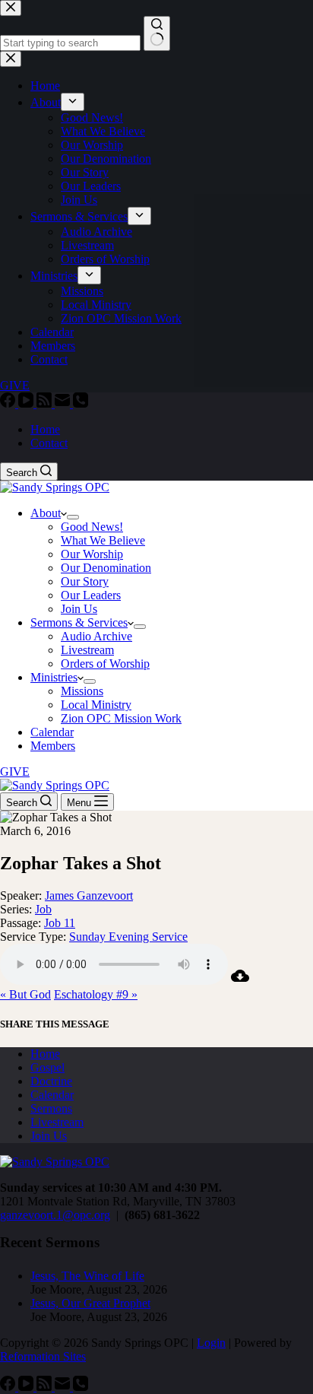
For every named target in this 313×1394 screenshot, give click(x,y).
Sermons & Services (79, 622)
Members (52, 745)
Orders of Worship (105, 663)
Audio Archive (96, 636)
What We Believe (103, 540)
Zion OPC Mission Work (121, 718)
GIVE (15, 771)
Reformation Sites (43, 1356)
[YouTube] (27, 403)
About (45, 512)
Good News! (92, 526)
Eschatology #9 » (96, 994)
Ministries (53, 677)
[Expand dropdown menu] (73, 517)
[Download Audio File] (240, 980)
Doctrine (51, 1081)
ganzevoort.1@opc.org (55, 1214)
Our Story (85, 581)
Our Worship (92, 554)
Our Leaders (91, 595)
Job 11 (59, 922)
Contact (49, 443)
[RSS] (45, 403)
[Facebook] (9, 403)
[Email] (64, 403)
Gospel (47, 1067)
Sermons (51, 1108)
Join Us (79, 608)
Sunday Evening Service (128, 936)
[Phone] (80, 403)
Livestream (87, 649)
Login (211, 1342)
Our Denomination (106, 567)
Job (43, 909)
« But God (25, 994)
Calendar (52, 732)
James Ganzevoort (89, 895)
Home (45, 429)
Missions (82, 690)
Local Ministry (96, 704)
